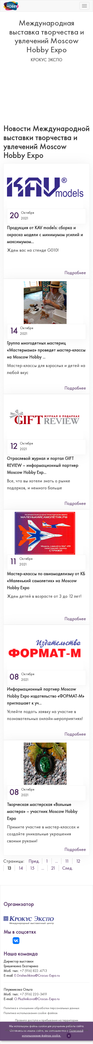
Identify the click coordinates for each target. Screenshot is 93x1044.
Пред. (34, 861)
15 (32, 868)
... (56, 861)
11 (67, 861)
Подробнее (75, 273)
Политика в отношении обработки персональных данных (41, 1008)
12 (78, 861)
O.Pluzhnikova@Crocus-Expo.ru (37, 998)
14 (20, 868)
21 (53, 868)
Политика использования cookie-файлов (31, 1013)
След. (67, 868)
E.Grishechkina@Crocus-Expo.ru (37, 975)
